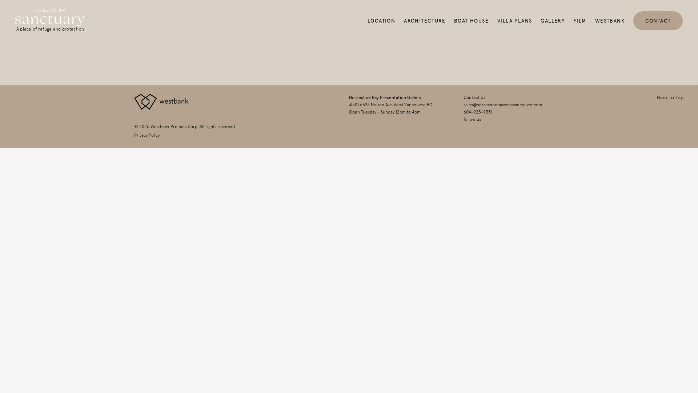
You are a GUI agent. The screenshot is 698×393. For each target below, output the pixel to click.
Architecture (424, 21)
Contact (658, 21)
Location (381, 21)
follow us (472, 119)
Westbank (610, 21)
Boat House (471, 21)
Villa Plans (514, 21)
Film (579, 21)
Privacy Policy (147, 135)
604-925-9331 (478, 112)
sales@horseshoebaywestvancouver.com (503, 104)
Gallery (553, 21)
